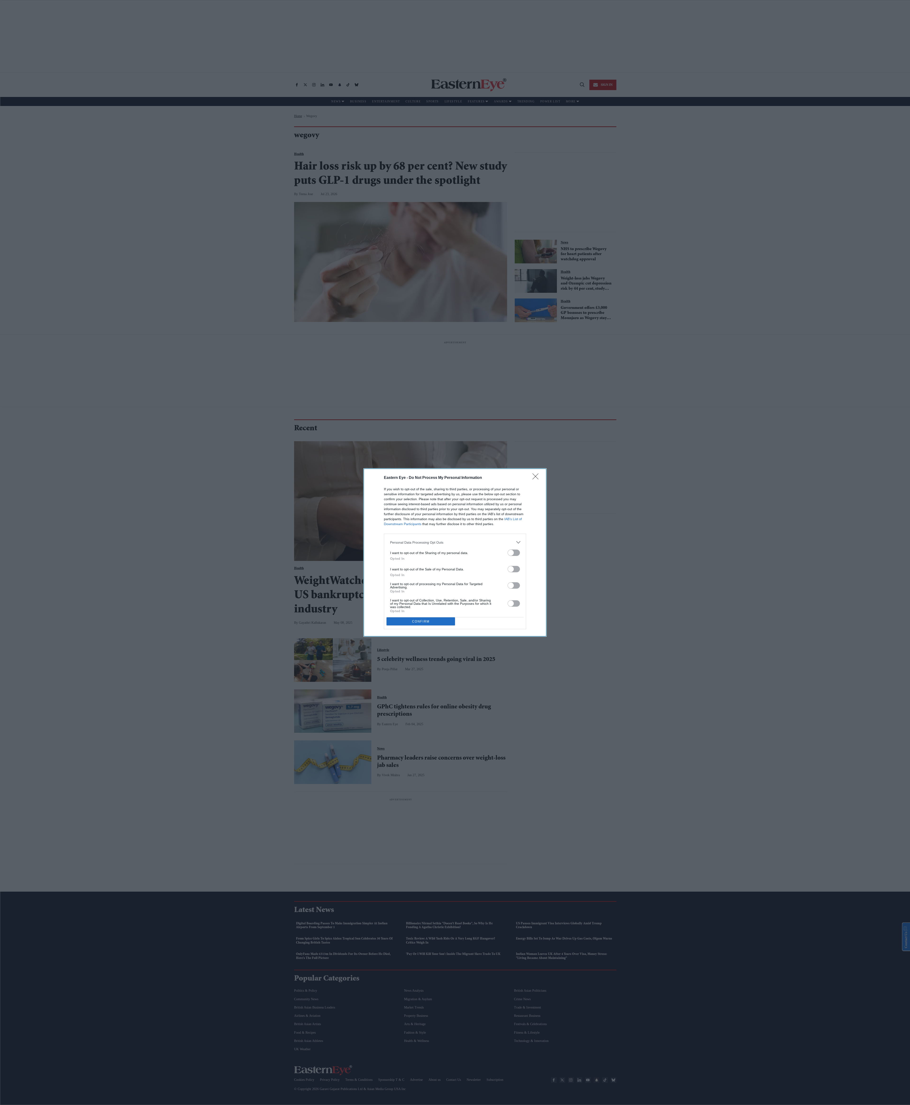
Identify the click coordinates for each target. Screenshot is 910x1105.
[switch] (514, 553)
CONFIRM (421, 621)
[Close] (536, 477)
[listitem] (455, 542)
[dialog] (455, 552)
